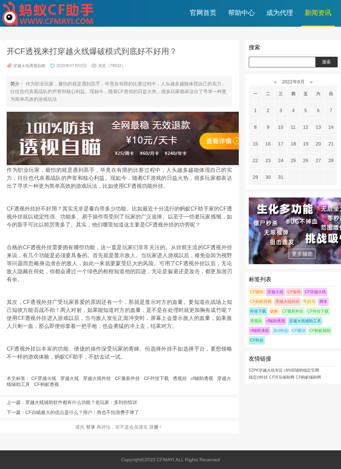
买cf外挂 (280, 330)
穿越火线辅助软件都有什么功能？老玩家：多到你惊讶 (81, 402)
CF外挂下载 (157, 378)
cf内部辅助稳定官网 (301, 370)
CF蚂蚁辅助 (320, 330)
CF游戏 (294, 292)
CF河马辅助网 (281, 377)
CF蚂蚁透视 (47, 384)
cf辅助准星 (259, 330)
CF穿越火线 (44, 378)
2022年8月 (293, 81)
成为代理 (279, 12)
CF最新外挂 (128, 378)
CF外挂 (256, 340)
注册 (154, 427)
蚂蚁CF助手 (69, 357)
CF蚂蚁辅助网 (308, 377)
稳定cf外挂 (258, 377)
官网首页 (203, 12)
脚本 (323, 301)
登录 (90, 427)
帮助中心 (241, 12)
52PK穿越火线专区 (266, 370)
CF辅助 (256, 292)
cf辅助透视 (202, 378)
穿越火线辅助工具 (305, 321)
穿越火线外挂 (97, 378)
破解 (274, 311)
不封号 (309, 301)
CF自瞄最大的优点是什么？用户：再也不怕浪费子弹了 (82, 412)
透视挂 (180, 378)
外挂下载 (258, 311)
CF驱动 (298, 330)
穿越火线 (70, 378)
